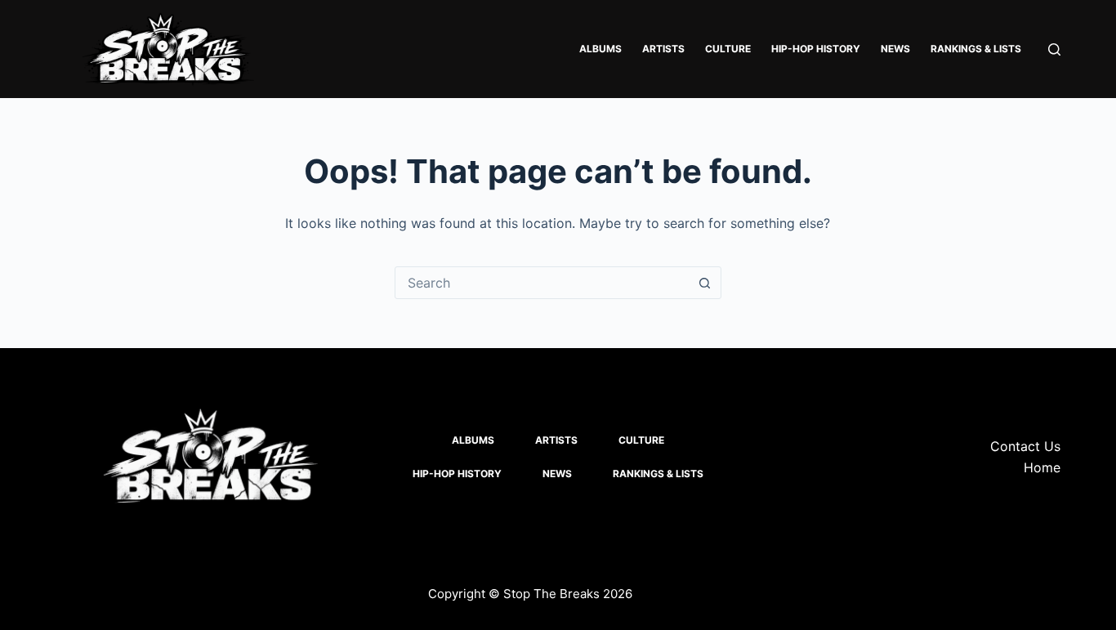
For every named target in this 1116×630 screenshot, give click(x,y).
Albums (600, 48)
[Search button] (705, 282)
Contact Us (1025, 446)
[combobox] (542, 282)
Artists (663, 48)
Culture (728, 48)
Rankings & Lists (976, 48)
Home (1042, 467)
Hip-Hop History (815, 48)
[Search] (1054, 49)
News (895, 48)
